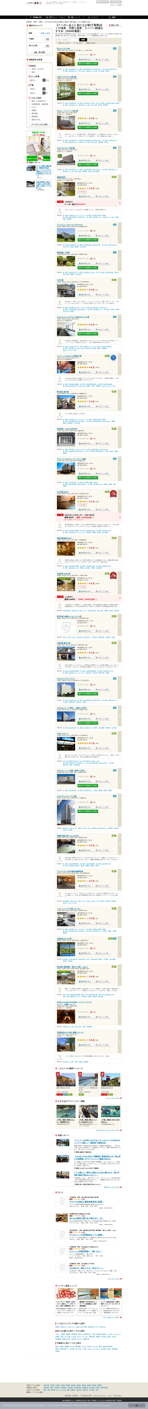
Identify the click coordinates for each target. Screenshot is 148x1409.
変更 (47, 39)
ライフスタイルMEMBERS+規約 (106, 1400)
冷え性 (114, 1336)
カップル (85, 1336)
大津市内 (92, 1390)
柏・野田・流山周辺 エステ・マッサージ (74, 215)
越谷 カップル (73, 828)
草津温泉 (46, 1387)
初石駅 (100, 105)
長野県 (89, 1385)
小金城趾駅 (99, 568)
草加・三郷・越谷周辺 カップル (71, 996)
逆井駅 (95, 790)
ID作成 (119, 5)
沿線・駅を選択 (39, 52)
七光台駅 (114, 727)
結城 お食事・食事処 (96, 959)
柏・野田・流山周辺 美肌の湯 (88, 384)
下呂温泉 (70, 1387)
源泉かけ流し (66, 1339)
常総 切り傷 (75, 610)
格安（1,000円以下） (85, 1334)
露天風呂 (74, 1334)
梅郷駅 (77, 246)
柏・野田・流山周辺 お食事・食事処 (109, 103)
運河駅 (107, 71)
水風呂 (57, 1336)
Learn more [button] (107, 1405)
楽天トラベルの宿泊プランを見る (88, 63)
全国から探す (45, 33)
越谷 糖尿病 (66, 901)
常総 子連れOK (92, 610)
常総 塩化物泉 (66, 610)
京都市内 (85, 1390)
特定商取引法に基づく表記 (83, 1400)
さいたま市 (62, 1390)
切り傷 (73, 1339)
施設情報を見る (85, 59)
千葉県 (57, 1385)
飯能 (68, 1390)
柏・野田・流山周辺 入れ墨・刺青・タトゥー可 (76, 451)
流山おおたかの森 (81, 1327)
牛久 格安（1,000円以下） (84, 637)
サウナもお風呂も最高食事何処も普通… (86, 1202)
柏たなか (103, 1327)
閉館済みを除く (91, 43)
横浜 (45, 1390)
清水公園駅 (105, 532)
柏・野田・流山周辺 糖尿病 (104, 384)
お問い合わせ (118, 1395)
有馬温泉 (57, 1387)
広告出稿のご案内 (86, 1395)
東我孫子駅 (101, 637)
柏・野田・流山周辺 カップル (86, 346)
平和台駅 (110, 828)
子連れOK (92, 1336)
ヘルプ (110, 1395)
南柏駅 (116, 451)
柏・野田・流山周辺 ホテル (109, 69)
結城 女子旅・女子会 (84, 959)
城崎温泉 (63, 1387)
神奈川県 (46, 1385)
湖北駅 (113, 637)
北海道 (84, 1385)
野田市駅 (70, 423)
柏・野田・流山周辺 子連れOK (103, 346)
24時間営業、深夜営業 (40, 104)
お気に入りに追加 (103, 59)
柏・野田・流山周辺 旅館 (106, 272)
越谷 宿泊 (65, 828)
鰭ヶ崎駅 (70, 830)
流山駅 (65, 830)
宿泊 (62, 1336)
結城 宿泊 (65, 959)
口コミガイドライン (100, 1395)
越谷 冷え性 (73, 901)
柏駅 (64, 219)
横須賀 (53, 1390)
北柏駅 (117, 217)
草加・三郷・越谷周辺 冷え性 (107, 994)
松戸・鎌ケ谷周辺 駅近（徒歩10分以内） (97, 763)
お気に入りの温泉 (102, 2)
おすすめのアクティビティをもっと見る (108, 1130)
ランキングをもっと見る (112, 1098)
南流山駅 (116, 828)
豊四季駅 (105, 105)
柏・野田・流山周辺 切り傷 (87, 530)
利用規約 (94, 1400)
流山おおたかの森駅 (93, 171)
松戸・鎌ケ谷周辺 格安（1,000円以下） (73, 763)
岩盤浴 (98, 1336)
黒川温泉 (91, 1387)
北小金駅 (87, 568)
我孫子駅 (107, 637)
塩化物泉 (58, 1339)
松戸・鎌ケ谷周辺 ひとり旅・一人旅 (89, 761)
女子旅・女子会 (106, 1336)
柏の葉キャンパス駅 (91, 71)
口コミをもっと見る (114, 1279)
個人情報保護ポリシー (68, 1400)
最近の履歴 (116, 2)
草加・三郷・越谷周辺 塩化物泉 (71, 994)
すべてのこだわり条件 (40, 124)
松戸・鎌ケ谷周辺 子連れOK (70, 761)
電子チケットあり (64, 43)
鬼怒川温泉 (104, 1387)
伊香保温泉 (77, 1387)
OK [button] (137, 1405)
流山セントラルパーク (68, 1327)
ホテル (79, 1336)
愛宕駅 (99, 532)
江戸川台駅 (101, 71)
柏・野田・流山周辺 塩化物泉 (71, 384)
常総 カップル (83, 610)
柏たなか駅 (82, 71)
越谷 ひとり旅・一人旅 (84, 828)
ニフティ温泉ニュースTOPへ (111, 1317)
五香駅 (97, 865)
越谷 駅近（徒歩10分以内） (99, 828)
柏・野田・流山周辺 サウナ (70, 71)
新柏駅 (65, 453)
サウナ (57, 1334)
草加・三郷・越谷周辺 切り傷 (89, 994)
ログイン (113, 5)
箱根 (51, 1387)
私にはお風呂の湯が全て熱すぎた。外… (86, 1218)
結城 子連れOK (73, 959)
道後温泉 (85, 1387)
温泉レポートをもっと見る (112, 1187)
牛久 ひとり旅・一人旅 (69, 637)
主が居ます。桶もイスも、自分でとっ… (86, 1268)
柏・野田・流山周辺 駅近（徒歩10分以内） (89, 69)
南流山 (57, 1327)
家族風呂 (35, 116)
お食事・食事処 (65, 1334)
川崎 (48, 1390)
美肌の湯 (86, 1339)
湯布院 (97, 1387)
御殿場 (73, 1390)
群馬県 (68, 1385)
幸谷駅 (71, 764)
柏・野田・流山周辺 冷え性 (70, 386)
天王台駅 (94, 637)
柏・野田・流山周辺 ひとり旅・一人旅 (88, 103)
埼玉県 (52, 1385)
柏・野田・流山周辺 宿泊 (70, 69)
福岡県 (99, 1385)
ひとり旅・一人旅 (70, 1336)
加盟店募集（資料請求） (72, 1395)
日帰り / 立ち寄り (38, 69)
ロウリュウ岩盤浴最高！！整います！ (85, 1251)
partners (41, 1405)
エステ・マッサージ (114, 1334)
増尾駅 (65, 486)
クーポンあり (78, 43)
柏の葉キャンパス (93, 1327)
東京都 (73, 1385)
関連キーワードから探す (34, 1392)
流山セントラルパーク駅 (69, 350)
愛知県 (94, 1385)
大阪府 (78, 1385)
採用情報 (119, 1400)
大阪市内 (79, 1390)
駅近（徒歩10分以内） (100, 1334)
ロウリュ (79, 1339)
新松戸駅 (65, 764)
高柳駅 (100, 790)
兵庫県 (63, 1385)
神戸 (97, 1390)
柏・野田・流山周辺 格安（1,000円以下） (74, 217)
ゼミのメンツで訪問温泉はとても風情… (86, 1235)
